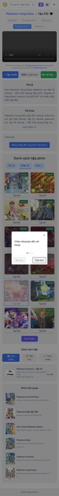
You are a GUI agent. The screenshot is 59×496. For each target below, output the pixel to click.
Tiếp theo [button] (39, 260)
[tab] (27, 253)
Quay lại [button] (19, 260)
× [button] (44, 234)
